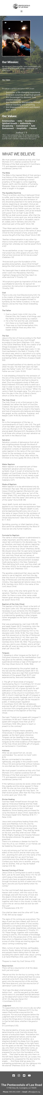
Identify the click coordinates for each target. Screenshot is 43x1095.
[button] (21, 11)
